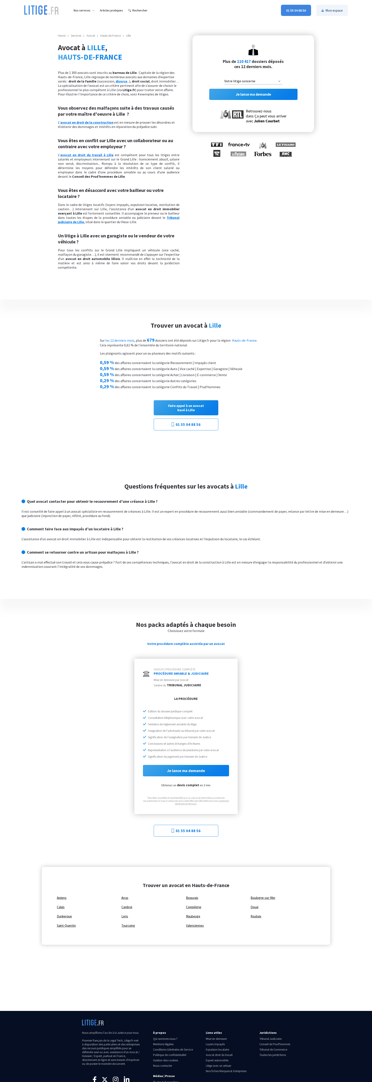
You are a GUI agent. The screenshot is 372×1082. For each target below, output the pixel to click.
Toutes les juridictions (272, 1055)
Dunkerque (64, 916)
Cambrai (126, 907)
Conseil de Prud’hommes (274, 1044)
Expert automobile (217, 1060)
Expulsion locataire (217, 1049)
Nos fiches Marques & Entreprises (226, 1071)
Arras (124, 898)
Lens (124, 916)
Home (61, 35)
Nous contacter (162, 1066)
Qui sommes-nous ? (165, 1039)
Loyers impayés (215, 1044)
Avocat (91, 35)
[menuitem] (84, 10)
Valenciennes (195, 926)
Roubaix (256, 916)
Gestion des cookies (165, 1060)
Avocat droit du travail (219, 1055)
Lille (128, 35)
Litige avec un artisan (218, 1066)
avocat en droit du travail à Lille (86, 155)
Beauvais (192, 898)
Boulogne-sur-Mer (263, 898)
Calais (61, 907)
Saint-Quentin (66, 926)
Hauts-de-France (110, 35)
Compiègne (193, 907)
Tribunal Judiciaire (270, 1039)
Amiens (62, 898)
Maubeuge (193, 916)
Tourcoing (128, 926)
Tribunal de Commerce (273, 1049)
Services (76, 35)
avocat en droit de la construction (86, 122)
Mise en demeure (216, 1039)
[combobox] (253, 81)
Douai (254, 907)
